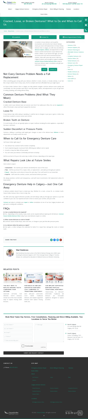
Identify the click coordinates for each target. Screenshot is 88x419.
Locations (17, 37)
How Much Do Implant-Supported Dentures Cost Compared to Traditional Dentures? (33, 288)
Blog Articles (11, 31)
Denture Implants (72, 47)
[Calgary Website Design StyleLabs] (74, 413)
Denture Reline (72, 58)
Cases (69, 81)
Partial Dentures (72, 61)
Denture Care (71, 63)
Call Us (44, 69)
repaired (59, 105)
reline (31, 202)
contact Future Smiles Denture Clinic (46, 61)
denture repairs (39, 50)
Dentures (70, 45)
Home (5, 31)
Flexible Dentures (72, 72)
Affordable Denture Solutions (76, 52)
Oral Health (71, 78)
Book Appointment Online (72, 37)
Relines (56, 132)
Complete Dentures (73, 56)
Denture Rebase (72, 74)
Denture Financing (73, 50)
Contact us (6, 202)
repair (26, 202)
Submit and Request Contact (34, 353)
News (69, 69)
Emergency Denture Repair (75, 65)
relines (47, 50)
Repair (7, 172)
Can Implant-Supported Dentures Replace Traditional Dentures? (54, 287)
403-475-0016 (28, 4)
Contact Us (44, 37)
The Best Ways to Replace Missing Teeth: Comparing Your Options (12, 288)
